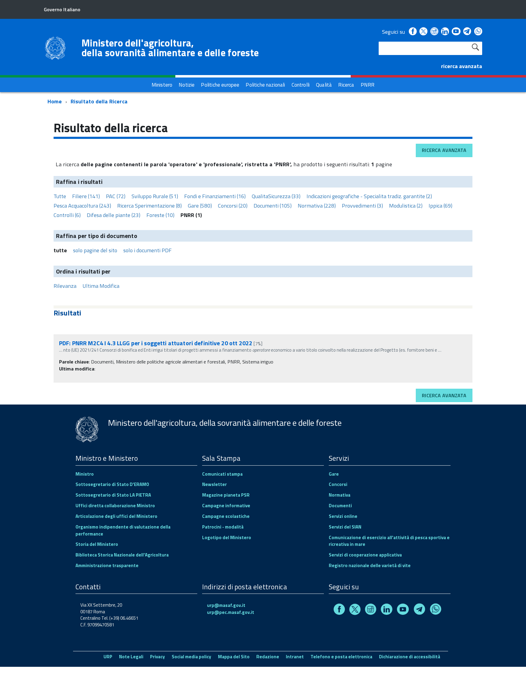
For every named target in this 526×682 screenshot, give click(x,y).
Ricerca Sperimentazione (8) (149, 205)
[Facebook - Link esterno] (413, 32)
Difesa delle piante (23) (113, 215)
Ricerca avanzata (444, 150)
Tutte (60, 196)
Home (54, 101)
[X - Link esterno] (423, 32)
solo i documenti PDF (147, 250)
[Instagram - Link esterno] (434, 32)
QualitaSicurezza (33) (276, 196)
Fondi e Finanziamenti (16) (215, 196)
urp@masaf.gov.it (226, 605)
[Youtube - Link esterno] (456, 32)
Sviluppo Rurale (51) (155, 196)
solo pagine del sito (95, 250)
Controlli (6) (67, 215)
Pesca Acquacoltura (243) (82, 205)
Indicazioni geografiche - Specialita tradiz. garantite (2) (369, 196)
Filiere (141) (86, 196)
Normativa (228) (317, 205)
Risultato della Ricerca (99, 101)
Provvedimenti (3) (362, 205)
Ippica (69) (440, 205)
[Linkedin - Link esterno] (445, 32)
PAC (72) (115, 196)
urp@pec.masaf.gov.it (230, 612)
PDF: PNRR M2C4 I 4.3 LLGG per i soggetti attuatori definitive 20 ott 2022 (156, 343)
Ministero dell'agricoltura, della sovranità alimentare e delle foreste (170, 47)
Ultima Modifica (100, 286)
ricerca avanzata (461, 66)
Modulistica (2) (406, 205)
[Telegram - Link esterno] (467, 32)
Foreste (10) (160, 215)
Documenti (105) (273, 205)
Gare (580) (200, 205)
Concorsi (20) (232, 205)
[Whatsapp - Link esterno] (478, 32)
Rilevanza (65, 286)
